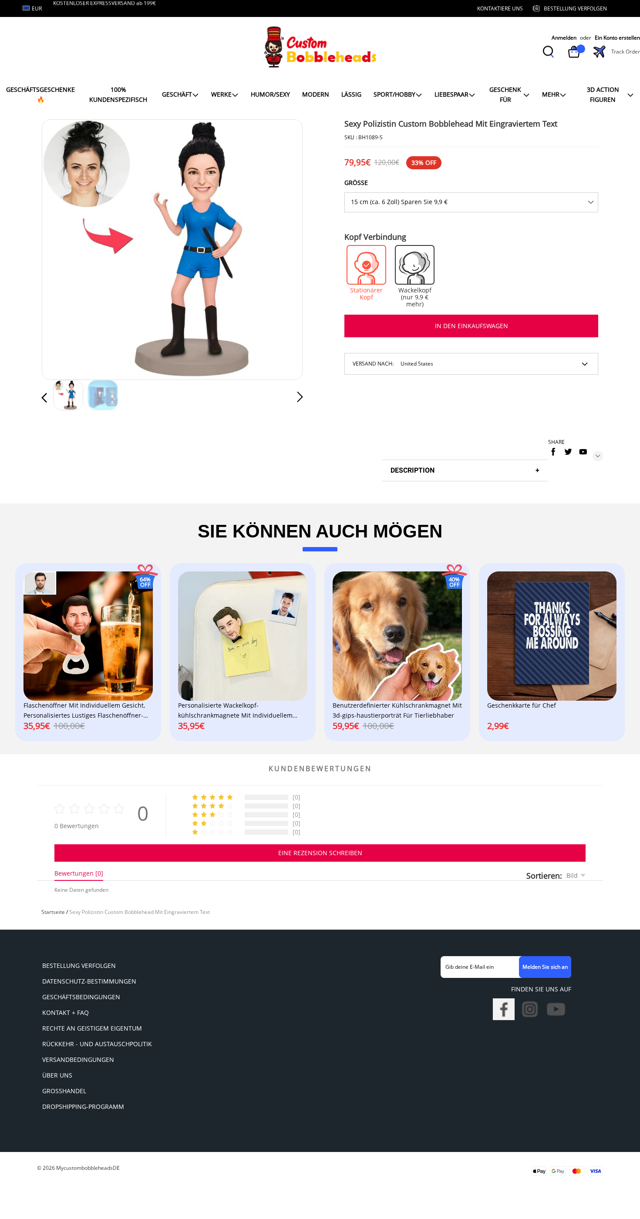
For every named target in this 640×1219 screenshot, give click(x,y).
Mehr (550, 94)
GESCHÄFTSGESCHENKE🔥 (40, 94)
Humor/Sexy (270, 94)
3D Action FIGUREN (603, 94)
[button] (61, 248)
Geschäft (177, 94)
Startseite (53, 912)
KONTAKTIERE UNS (500, 8)
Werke (221, 94)
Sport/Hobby (394, 94)
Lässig (351, 94)
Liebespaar (451, 94)
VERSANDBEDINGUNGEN (78, 1059)
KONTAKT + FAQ (65, 1012)
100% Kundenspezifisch (118, 94)
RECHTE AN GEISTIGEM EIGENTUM (92, 1028)
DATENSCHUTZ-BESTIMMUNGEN (89, 981)
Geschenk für (505, 94)
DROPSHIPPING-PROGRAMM (83, 1106)
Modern (315, 94)
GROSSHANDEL (64, 1091)
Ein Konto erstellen (617, 37)
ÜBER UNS (57, 1075)
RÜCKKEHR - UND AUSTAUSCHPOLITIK (97, 1044)
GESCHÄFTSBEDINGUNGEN (81, 997)
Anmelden (564, 37)
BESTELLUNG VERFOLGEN (79, 965)
